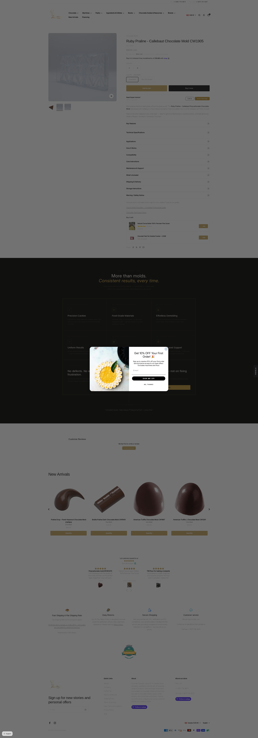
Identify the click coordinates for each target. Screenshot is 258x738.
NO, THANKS (148, 384)
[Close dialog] (166, 349)
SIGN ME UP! (149, 378)
